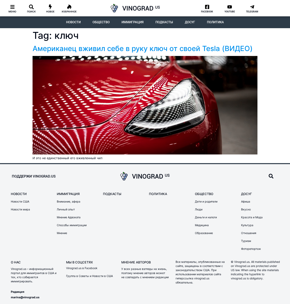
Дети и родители (206, 201)
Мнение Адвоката (68, 217)
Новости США (20, 201)
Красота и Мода (252, 217)
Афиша (245, 201)
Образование (204, 233)
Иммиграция (133, 22)
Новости (73, 22)
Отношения (248, 233)
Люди (198, 209)
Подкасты (164, 22)
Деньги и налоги (206, 217)
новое (50, 11)
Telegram (252, 11)
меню (12, 11)
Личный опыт (66, 209)
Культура (247, 225)
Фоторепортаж (251, 248)
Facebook (207, 11)
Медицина (202, 225)
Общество (101, 22)
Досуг (190, 22)
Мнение (62, 233)
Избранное (69, 11)
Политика (215, 22)
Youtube (230, 11)
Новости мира (20, 209)
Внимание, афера (68, 201)
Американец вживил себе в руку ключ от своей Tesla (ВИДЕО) (143, 48)
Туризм (246, 241)
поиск (31, 11)
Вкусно (246, 209)
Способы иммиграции (72, 225)
